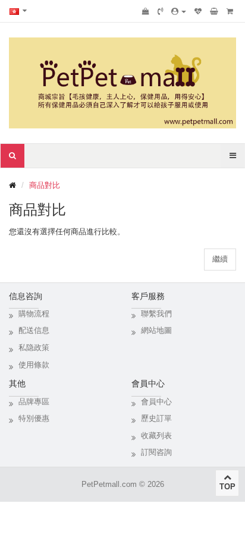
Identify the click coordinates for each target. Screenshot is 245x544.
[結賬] (230, 11)
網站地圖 (156, 330)
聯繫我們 (156, 313)
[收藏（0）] (198, 11)
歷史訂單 (156, 418)
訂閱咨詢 (156, 452)
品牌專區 (33, 401)
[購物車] (214, 11)
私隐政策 (33, 347)
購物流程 (33, 313)
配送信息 (33, 330)
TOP (227, 486)
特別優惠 (33, 418)
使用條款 (33, 364)
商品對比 (44, 185)
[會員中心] (178, 11)
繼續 (220, 258)
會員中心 (156, 401)
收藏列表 (156, 435)
